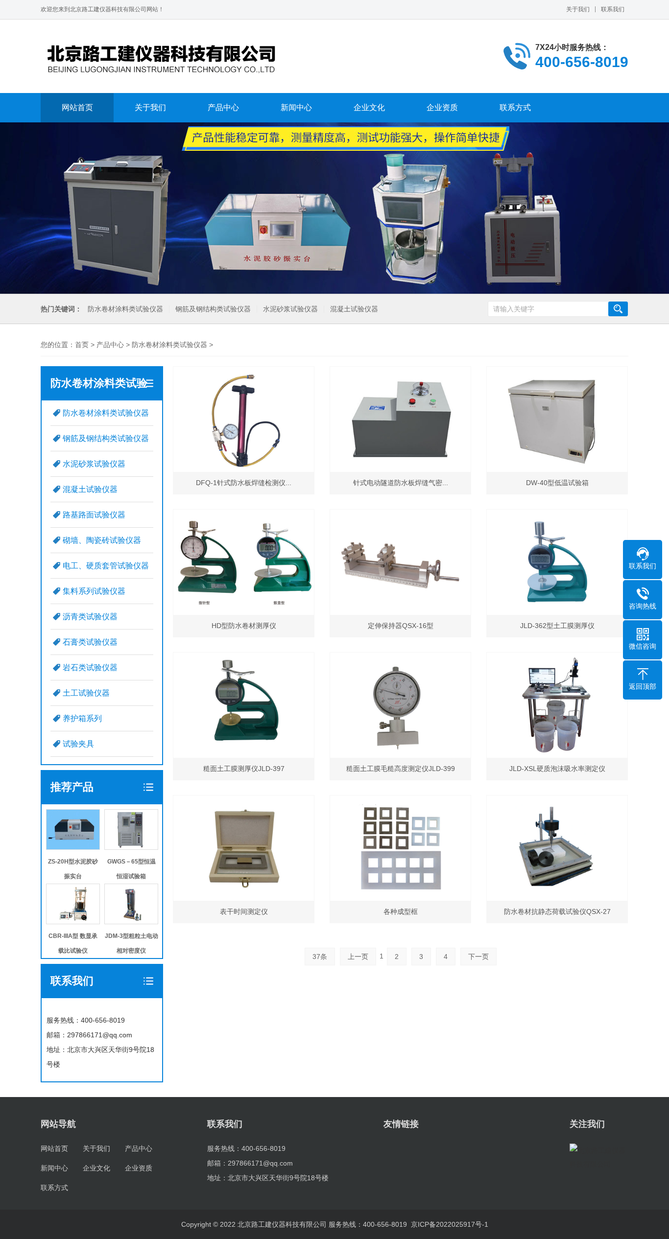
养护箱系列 (82, 718)
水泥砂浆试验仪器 (290, 309)
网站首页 (77, 107)
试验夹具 (78, 744)
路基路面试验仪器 (94, 515)
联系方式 (515, 107)
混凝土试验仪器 (354, 309)
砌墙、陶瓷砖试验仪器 (102, 540)
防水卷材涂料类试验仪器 (125, 309)
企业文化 (369, 107)
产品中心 (223, 107)
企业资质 (442, 107)
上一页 (358, 956)
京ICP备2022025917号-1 (449, 1224)
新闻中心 (296, 107)
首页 (82, 345)
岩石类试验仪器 (90, 667)
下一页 (478, 956)
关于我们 (578, 9)
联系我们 (612, 9)
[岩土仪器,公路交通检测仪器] (163, 56)
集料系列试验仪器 (94, 591)
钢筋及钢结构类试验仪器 (213, 309)
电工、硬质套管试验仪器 (106, 565)
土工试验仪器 (86, 693)
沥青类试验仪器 (90, 616)
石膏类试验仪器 (90, 642)
